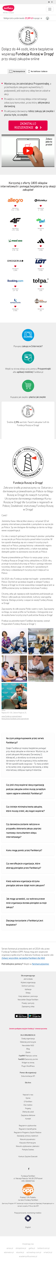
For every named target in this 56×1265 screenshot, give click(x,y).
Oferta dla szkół (28, 1112)
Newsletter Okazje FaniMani (28, 999)
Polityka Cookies (28, 1149)
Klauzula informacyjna (27, 1143)
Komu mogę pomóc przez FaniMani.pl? (24, 850)
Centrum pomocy (28, 986)
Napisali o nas (28, 1094)
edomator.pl (9, 1252)
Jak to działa (28, 979)
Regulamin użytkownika (27, 1125)
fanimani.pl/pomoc (40, 964)
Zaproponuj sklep (28, 1006)
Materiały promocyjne (28, 1042)
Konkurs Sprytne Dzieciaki (28, 1156)
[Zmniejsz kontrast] (49, 2)
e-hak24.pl (48, 1252)
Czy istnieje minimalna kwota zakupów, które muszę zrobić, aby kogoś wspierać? (25, 808)
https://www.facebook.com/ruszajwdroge (15, 719)
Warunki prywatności (27, 1139)
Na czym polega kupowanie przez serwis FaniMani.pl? (25, 740)
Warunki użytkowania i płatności (27, 1146)
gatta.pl (32, 1248)
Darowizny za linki (28, 1059)
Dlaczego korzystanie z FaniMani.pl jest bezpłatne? (24, 922)
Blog (28, 1049)
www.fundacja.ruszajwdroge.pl (12, 716)
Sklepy (28, 993)
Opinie (28, 1098)
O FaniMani (28, 1101)
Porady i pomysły (28, 1003)
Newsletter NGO (28, 1045)
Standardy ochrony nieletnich (27, 1136)
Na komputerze (19, 71)
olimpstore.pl (21, 1248)
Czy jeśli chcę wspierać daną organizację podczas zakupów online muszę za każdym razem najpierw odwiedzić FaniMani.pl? (26, 789)
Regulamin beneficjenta (27, 1129)
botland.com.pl (43, 1248)
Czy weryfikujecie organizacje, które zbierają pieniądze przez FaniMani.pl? (23, 865)
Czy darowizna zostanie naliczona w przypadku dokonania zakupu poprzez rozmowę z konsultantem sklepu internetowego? (23, 830)
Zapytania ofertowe (28, 1115)
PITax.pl (30, 1206)
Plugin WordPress (28, 1066)
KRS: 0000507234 (28, 1181)
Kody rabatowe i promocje (28, 996)
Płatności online (28, 1056)
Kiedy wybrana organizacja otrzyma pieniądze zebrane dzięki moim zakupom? (25, 883)
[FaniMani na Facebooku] (28, 1168)
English (28, 1227)
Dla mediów (28, 1105)
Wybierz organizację (28, 982)
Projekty (28, 1108)
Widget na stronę (28, 1062)
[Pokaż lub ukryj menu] (49, 9)
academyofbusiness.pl (28, 1256)
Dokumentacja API (28, 1076)
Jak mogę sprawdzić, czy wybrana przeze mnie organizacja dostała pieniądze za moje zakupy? (26, 902)
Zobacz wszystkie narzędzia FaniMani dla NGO (23, 958)
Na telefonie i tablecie (39, 71)
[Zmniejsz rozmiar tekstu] (52, 2)
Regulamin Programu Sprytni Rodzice (27, 1132)
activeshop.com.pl (34, 1252)
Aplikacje (28, 989)
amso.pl (10, 1248)
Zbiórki (28, 1052)
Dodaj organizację (28, 1038)
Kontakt (28, 1118)
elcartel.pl (20, 1252)
